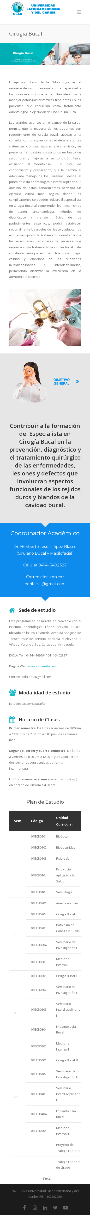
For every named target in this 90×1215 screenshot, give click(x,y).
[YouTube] (66, 1207)
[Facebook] (24, 1207)
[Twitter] (55, 1207)
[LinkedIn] (45, 1207)
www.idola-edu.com (42, 666)
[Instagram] (35, 1207)
